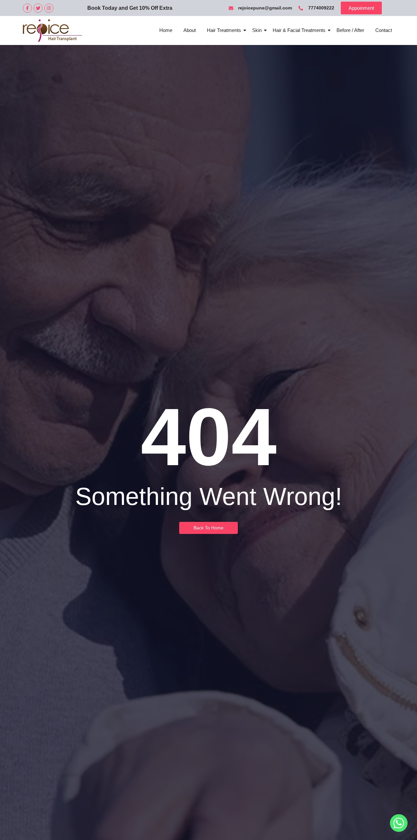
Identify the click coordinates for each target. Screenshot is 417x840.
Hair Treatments (224, 30)
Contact (383, 30)
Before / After (350, 30)
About (189, 30)
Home (165, 30)
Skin (257, 30)
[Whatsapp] (399, 823)
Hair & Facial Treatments (299, 30)
